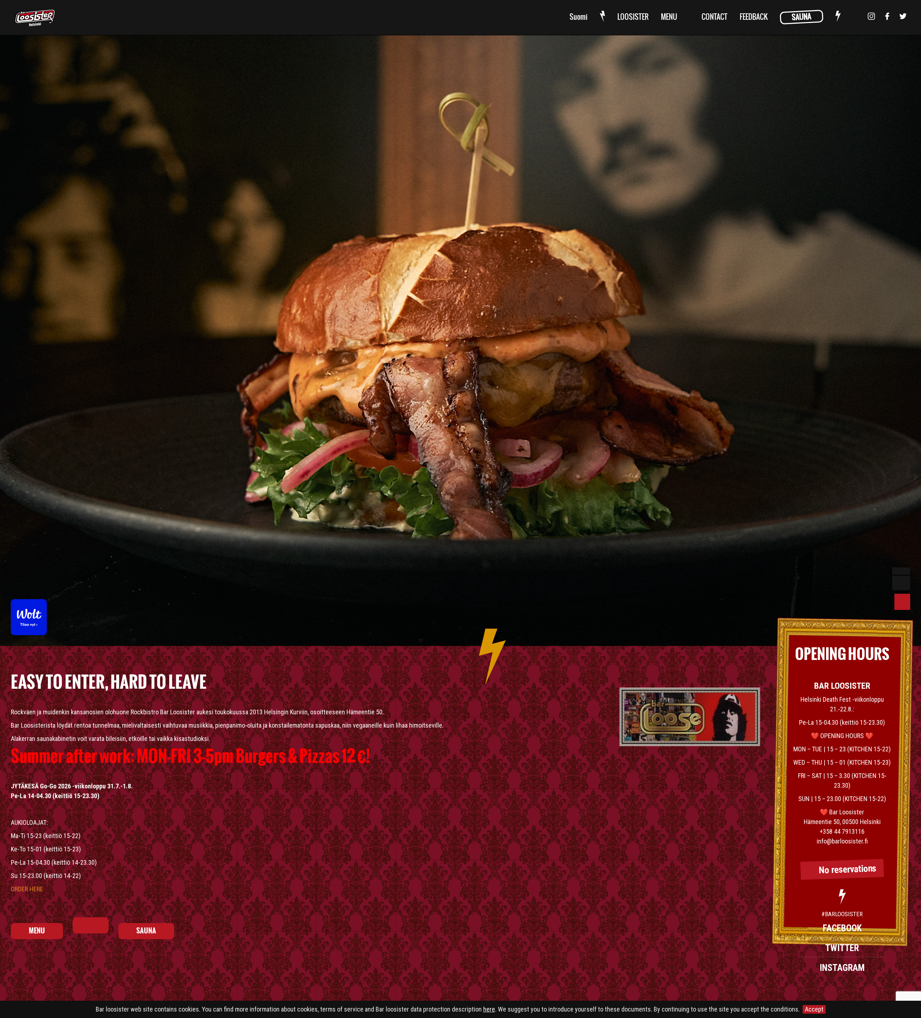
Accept (814, 1009)
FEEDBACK (754, 17)
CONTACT (714, 17)
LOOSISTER (633, 17)
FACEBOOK (842, 928)
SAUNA (801, 17)
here (489, 1009)
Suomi (578, 17)
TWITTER (842, 948)
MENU (669, 17)
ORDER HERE (27, 889)
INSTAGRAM (842, 968)
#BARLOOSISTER (842, 914)
